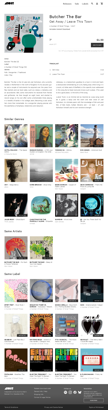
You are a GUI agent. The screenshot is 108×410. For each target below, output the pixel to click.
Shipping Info (38, 394)
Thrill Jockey (9, 222)
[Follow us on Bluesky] (79, 392)
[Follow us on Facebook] (75, 392)
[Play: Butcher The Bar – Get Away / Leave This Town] (10, 47)
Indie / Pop (8, 75)
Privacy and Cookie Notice (53, 407)
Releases (67, 3)
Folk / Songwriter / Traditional (15, 72)
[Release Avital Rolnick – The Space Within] (16, 135)
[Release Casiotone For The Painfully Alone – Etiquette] (41, 205)
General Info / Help (40, 391)
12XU (31, 187)
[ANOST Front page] (9, 3)
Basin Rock (84, 152)
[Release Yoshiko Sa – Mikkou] (66, 135)
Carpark (83, 189)
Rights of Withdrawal (96, 407)
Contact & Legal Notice (42, 397)
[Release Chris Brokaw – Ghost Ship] (41, 170)
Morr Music (59, 189)
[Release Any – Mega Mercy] (16, 170)
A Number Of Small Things (14, 67)
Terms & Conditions (11, 407)
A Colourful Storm (10, 154)
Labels (85, 3)
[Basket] (102, 3)
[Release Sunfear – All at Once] (66, 205)
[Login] (97, 3)
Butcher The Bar (10, 62)
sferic (6, 187)
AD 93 (32, 154)
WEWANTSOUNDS (61, 152)
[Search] (92, 3)
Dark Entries (59, 222)
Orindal (32, 223)
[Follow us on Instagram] (70, 392)
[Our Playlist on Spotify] (65, 392)
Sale (77, 3)
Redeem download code (42, 388)
